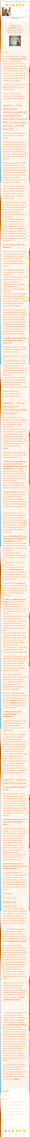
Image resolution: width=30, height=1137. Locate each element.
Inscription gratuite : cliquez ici (17, 941)
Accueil (5, 1122)
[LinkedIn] (16, 5)
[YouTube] (19, 5)
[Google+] (13, 5)
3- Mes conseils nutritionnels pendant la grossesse (14, 1111)
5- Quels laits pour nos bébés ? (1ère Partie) (12, 1105)
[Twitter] (10, 5)
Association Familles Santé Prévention (15, 1128)
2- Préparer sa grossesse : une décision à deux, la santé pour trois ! (14, 1115)
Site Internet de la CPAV (10, 906)
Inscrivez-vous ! (7, 1095)
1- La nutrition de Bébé (7, 1119)
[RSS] (22, 5)
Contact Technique (21, 1134)
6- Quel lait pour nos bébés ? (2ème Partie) (12, 1102)
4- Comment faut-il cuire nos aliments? (12, 1108)
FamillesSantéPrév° (8, 1098)
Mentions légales (8, 1134)
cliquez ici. (16, 1079)
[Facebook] (7, 5)
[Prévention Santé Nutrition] (6, 11)
